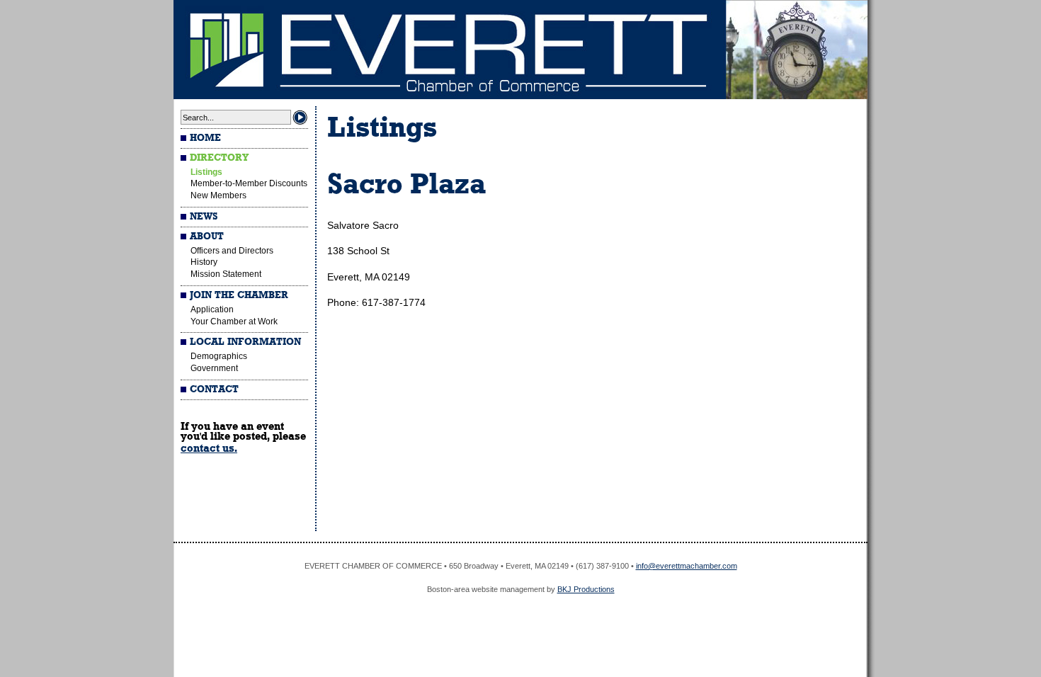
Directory (219, 158)
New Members (218, 195)
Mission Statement (225, 274)
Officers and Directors (231, 251)
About (207, 236)
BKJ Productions (586, 589)
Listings (206, 172)
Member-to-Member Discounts (248, 183)
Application (212, 309)
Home (205, 138)
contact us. (209, 448)
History (203, 262)
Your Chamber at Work (234, 321)
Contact (214, 389)
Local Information (245, 342)
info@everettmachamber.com (686, 566)
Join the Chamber (239, 295)
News (203, 217)
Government (214, 368)
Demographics (218, 356)
